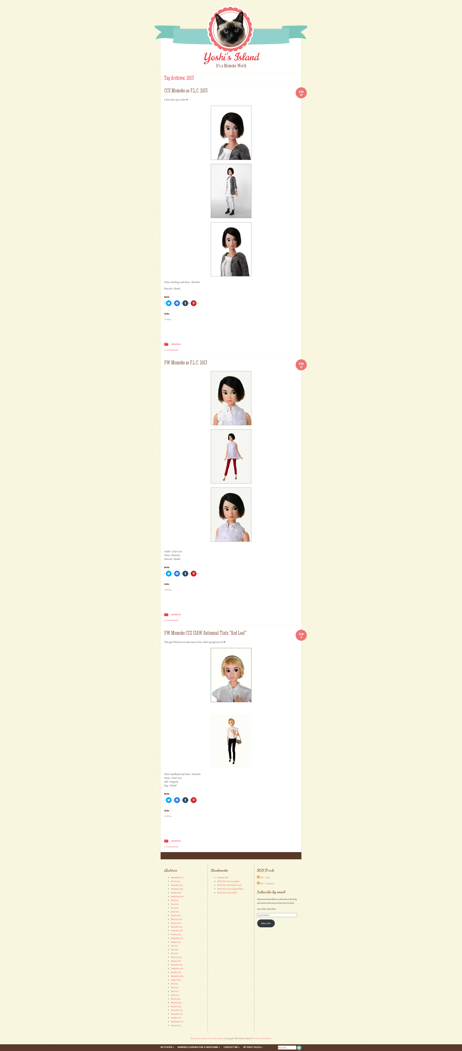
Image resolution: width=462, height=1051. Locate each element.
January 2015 (176, 960)
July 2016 (174, 900)
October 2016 (176, 892)
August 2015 (176, 942)
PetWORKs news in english (228, 881)
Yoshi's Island (231, 57)
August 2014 (176, 979)
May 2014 (174, 991)
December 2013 (177, 1010)
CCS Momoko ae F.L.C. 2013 (186, 90)
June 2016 (174, 904)
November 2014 (177, 968)
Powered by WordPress (261, 1038)
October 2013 (176, 1017)
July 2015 (174, 945)
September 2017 (177, 877)
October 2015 (176, 934)
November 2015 (177, 930)
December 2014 (177, 964)
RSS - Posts (265, 877)
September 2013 (177, 1021)
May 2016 (174, 907)
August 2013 (176, 1025)
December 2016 (177, 885)
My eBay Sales (252, 1047)
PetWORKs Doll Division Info (229, 885)
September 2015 (177, 938)
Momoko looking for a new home (198, 1047)
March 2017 (175, 881)
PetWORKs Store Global (227, 892)
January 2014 (176, 1006)
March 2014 (175, 998)
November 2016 (177, 888)
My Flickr (166, 1047)
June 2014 (174, 987)
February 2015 (176, 957)
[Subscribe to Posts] (258, 877)
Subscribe (266, 923)
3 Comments (171, 846)
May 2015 (174, 953)
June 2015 (174, 949)
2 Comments (171, 350)
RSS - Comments (267, 883)
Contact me (231, 1047)
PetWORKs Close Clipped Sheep (230, 888)
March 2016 (175, 915)
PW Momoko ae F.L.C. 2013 (185, 362)
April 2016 (175, 911)
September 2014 (177, 976)
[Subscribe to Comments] (258, 883)
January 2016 (176, 923)
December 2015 (177, 926)
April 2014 (175, 995)
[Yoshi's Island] (231, 52)
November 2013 (177, 1014)
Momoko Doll (222, 877)
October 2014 (176, 972)
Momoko (176, 344)
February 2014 (176, 1002)
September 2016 (177, 896)
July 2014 (174, 983)
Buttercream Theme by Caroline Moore (207, 1038)
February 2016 (176, 919)
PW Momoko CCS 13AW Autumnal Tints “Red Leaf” (205, 633)
